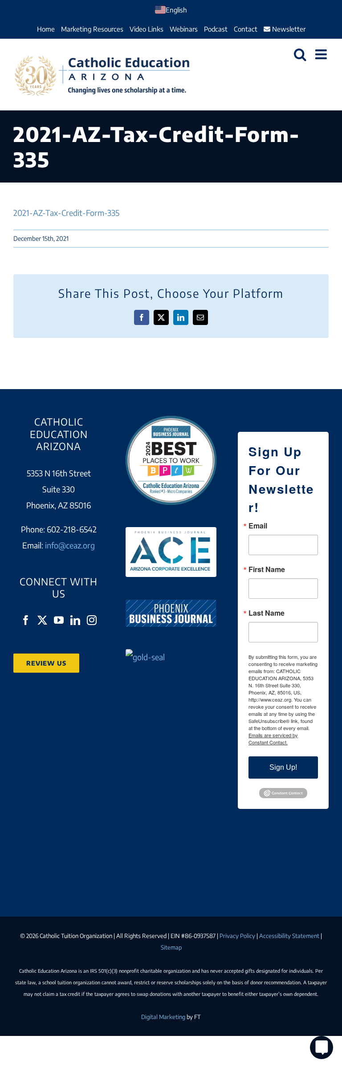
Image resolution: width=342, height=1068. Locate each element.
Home (46, 29)
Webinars (184, 29)
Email (257, 525)
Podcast (216, 29)
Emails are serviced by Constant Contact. (273, 738)
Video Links (146, 29)
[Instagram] (92, 620)
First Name (266, 569)
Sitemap (171, 947)
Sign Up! (283, 767)
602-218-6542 (72, 529)
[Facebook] (26, 620)
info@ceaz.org (70, 545)
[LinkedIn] (75, 620)
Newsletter (287, 29)
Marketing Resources (92, 29)
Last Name (266, 613)
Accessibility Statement (289, 935)
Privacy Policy (237, 935)
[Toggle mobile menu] (322, 54)
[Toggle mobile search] (300, 54)
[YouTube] (59, 620)
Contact (245, 29)
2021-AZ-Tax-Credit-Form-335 (66, 212)
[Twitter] (42, 620)
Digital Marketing (163, 1016)
